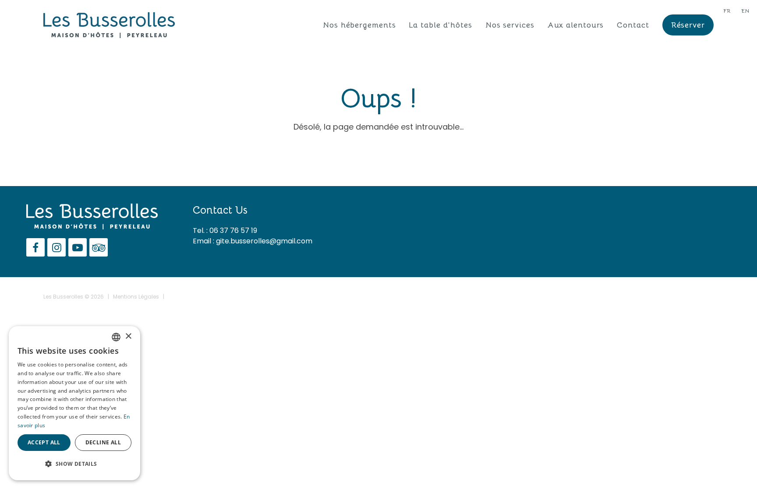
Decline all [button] (103, 442)
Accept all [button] (44, 442)
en (745, 10)
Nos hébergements (359, 25)
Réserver (688, 25)
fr (727, 10)
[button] (74, 464)
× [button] (128, 336)
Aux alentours (576, 25)
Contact (633, 25)
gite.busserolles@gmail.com (264, 241)
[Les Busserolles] (109, 24)
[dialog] (74, 403)
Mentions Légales (136, 296)
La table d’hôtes (440, 25)
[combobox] (116, 337)
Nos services (509, 25)
